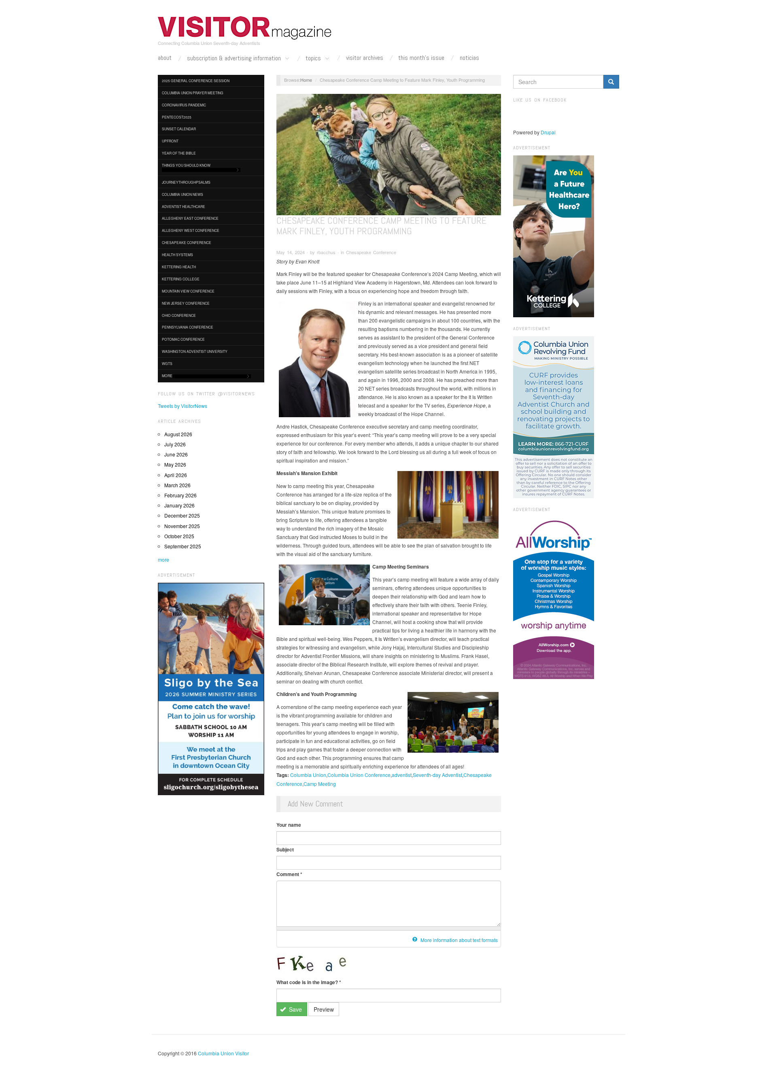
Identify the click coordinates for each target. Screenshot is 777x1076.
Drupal (548, 132)
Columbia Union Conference (359, 774)
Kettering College (181, 278)
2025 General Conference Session (195, 80)
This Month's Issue (421, 58)
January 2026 (179, 505)
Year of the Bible (179, 153)
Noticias (469, 58)
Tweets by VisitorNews (182, 405)
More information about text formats (458, 939)
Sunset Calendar (179, 128)
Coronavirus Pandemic (184, 104)
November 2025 (182, 525)
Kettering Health (179, 266)
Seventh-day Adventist (437, 774)
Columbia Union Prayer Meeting (192, 92)
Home (306, 79)
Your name (288, 824)
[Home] (245, 28)
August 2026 (178, 434)
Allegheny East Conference (190, 218)
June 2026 (176, 454)
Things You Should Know (186, 165)
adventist (402, 774)
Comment (289, 874)
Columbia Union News (182, 194)
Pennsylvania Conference (187, 327)
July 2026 (175, 444)
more (163, 559)
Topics (314, 58)
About (165, 58)
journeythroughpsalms (186, 182)
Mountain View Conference (188, 291)
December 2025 (182, 515)
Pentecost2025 (176, 117)
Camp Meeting (320, 783)
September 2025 (182, 546)
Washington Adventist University (194, 351)
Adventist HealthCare (183, 206)
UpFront (170, 140)
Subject (285, 849)
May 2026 (175, 464)
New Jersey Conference (186, 303)
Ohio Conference (179, 315)
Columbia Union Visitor (223, 1053)
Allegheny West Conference (190, 230)
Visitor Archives (364, 58)
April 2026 (175, 474)
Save (294, 1009)
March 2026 (177, 485)
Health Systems (177, 254)
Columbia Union (308, 774)
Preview (324, 1009)
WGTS (167, 363)
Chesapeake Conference (186, 242)
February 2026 (180, 495)
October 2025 (179, 536)
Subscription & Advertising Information (234, 58)
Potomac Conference (183, 339)
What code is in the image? (308, 982)
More (167, 375)
